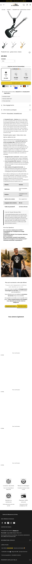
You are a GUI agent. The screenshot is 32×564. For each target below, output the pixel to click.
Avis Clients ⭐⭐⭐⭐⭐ (7, 548)
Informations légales (8, 540)
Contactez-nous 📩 (6, 551)
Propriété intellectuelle (9, 559)
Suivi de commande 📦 (19, 548)
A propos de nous (23, 551)
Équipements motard (11, 306)
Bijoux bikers (10, 113)
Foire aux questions (6, 555)
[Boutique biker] (15, 5)
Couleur (3, 59)
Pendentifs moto (18, 113)
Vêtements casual (22, 306)
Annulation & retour (16, 555)
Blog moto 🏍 (15, 551)
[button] (29, 52)
